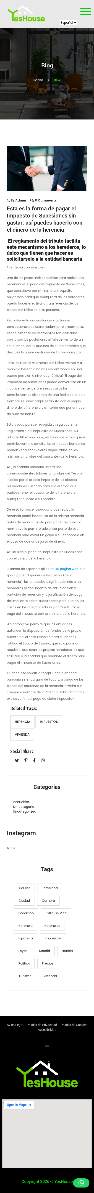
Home (38, 80)
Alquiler (24, 888)
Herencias (52, 925)
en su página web (64, 569)
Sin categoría (23, 806)
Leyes (22, 951)
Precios (47, 963)
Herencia (22, 721)
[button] (85, 11)
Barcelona (50, 888)
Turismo (24, 976)
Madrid (44, 951)
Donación (26, 913)
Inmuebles (21, 802)
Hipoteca (25, 938)
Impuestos (49, 721)
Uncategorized (24, 811)
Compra (48, 900)
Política (24, 963)
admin (20, 200)
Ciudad (24, 900)
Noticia (67, 951)
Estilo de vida (56, 913)
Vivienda (22, 734)
